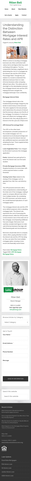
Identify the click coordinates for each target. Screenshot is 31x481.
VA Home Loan (6, 468)
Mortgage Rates (16, 250)
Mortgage (18, 252)
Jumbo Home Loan (8, 472)
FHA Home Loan (7, 464)
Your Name (7, 334)
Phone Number (8, 352)
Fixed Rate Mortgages (9, 460)
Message (6, 360)
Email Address (8, 343)
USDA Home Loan (7, 476)
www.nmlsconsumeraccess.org (12, 442)
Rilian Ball (15, 2)
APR (12, 252)
